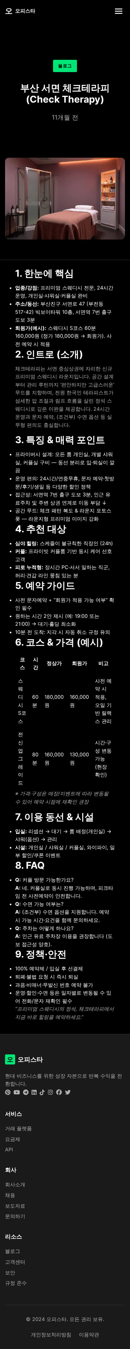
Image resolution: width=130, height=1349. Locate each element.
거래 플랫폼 (18, 1128)
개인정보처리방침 (51, 1334)
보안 (10, 1272)
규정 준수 (16, 1283)
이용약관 (89, 1334)
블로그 (12, 1251)
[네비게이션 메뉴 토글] (118, 11)
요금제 (12, 1139)
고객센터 (15, 1262)
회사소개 (15, 1184)
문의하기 (15, 1216)
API (9, 1149)
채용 (10, 1195)
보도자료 (15, 1206)
